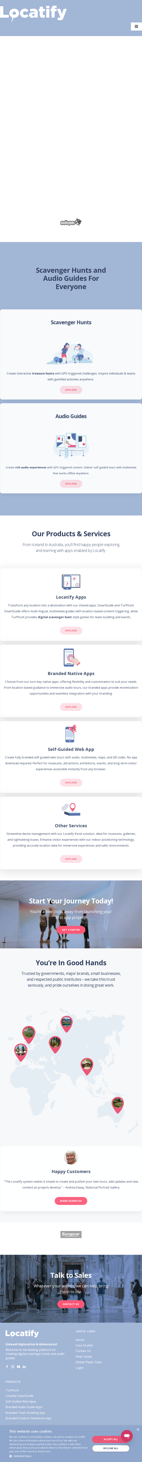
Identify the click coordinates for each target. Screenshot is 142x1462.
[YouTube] (18, 1366)
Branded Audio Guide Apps (24, 1407)
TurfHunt (12, 1390)
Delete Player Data (89, 1362)
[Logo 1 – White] (33, 7)
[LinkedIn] (24, 1366)
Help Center (84, 1357)
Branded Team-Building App (25, 1413)
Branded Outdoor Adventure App (28, 1418)
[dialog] (71, 1444)
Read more (44, 1451)
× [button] (137, 1429)
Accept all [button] (111, 1439)
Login (80, 1368)
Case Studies (84, 1345)
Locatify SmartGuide (19, 1396)
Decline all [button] (110, 1448)
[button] (48, 1456)
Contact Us (83, 1351)
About (80, 1340)
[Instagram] (12, 1366)
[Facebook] (7, 1366)
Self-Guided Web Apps (21, 1401)
